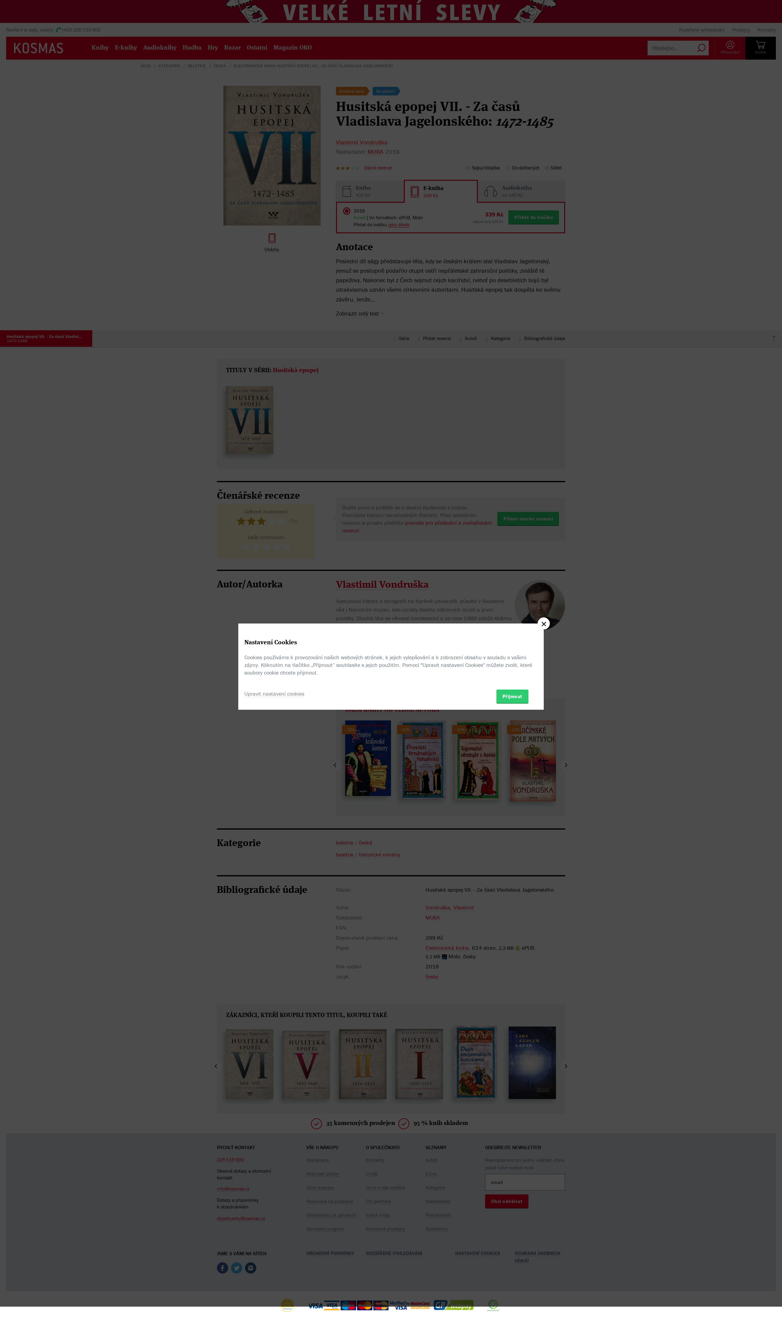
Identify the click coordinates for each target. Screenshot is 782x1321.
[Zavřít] (544, 623)
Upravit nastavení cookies (274, 693)
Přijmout (512, 696)
